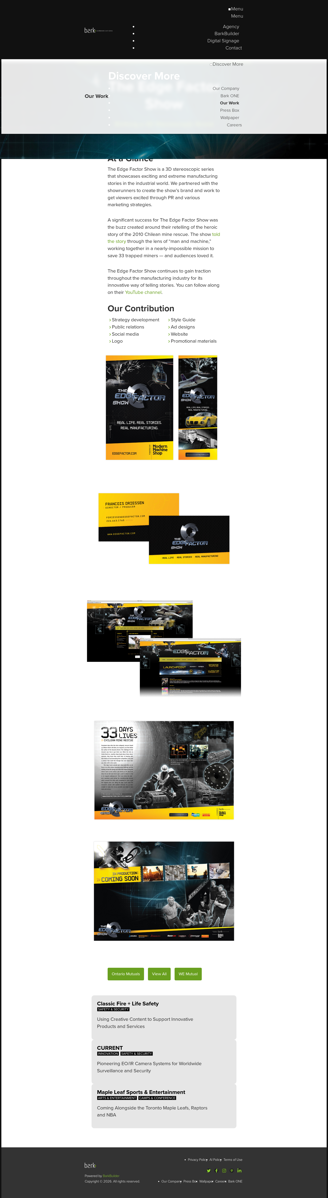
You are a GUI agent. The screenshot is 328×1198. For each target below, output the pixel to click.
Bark (109, 30)
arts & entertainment (117, 1098)
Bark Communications (91, 1165)
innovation (108, 1054)
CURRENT (110, 1048)
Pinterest (232, 1170)
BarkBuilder (111, 1176)
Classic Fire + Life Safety (128, 1003)
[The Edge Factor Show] (164, 157)
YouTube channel (143, 292)
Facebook (216, 1170)
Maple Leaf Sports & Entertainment (141, 1092)
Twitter (209, 1170)
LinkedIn (239, 1170)
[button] (126, 974)
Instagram (224, 1170)
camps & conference (157, 1098)
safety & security (113, 1009)
